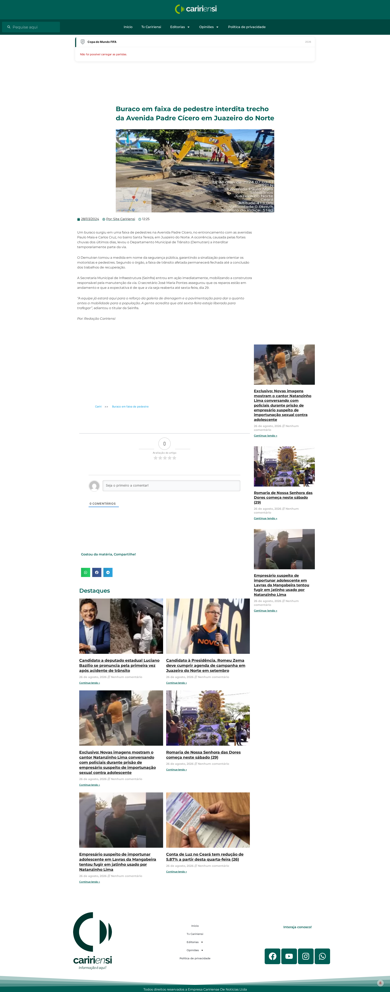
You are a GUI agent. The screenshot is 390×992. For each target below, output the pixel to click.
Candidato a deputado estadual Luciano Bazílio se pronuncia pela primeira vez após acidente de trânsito (119, 665)
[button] (85, 572)
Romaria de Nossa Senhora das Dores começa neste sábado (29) (203, 755)
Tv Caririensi (151, 27)
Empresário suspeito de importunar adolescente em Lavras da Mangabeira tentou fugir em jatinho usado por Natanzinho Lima (117, 862)
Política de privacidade (247, 27)
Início (128, 27)
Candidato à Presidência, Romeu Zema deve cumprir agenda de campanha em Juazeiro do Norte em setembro (205, 665)
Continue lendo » (89, 682)
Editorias (177, 27)
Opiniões (206, 27)
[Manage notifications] (380, 983)
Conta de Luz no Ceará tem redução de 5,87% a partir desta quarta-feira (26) (205, 857)
